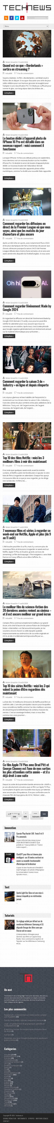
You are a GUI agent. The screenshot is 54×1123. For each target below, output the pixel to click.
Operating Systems (11, 1089)
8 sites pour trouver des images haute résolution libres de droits (25, 1030)
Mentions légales (42, 1118)
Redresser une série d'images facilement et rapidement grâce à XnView (26, 1039)
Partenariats (22, 1118)
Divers (6, 1067)
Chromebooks (9, 1060)
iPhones (7, 1078)
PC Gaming (8, 1093)
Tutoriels (7, 1104)
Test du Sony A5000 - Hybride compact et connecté (24, 1020)
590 (14, 816)
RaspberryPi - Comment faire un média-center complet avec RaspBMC (25, 1016)
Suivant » (36, 816)
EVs (5, 1069)
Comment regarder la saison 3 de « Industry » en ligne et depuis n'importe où (25, 385)
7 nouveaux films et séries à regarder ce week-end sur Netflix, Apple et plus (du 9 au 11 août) (27, 534)
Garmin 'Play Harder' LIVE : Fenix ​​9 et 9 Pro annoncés (30, 835)
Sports (6, 1096)
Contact (6, 1121)
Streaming (8, 1098)
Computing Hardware (12, 1062)
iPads (6, 1076)
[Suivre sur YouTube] (22, 18)
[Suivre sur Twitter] (17, 18)
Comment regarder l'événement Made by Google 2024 (27, 307)
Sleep (6, 1095)
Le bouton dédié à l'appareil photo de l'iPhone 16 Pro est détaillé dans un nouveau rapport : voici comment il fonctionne (24, 143)
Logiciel (7, 1082)
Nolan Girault (11, 62)
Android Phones (10, 1056)
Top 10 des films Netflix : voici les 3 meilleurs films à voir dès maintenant (25, 459)
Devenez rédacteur (9, 1118)
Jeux (5, 1080)
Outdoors (8, 1091)
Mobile (7, 1084)
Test (5, 1102)
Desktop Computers (12, 1065)
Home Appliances (11, 1073)
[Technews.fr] (27, 12)
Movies (7, 1086)
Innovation (8, 1075)
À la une (7, 1058)
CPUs (6, 1064)
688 (25, 816)
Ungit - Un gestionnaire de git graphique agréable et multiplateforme (24, 1025)
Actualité (9, 73)
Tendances (8, 1100)
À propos (7, 1035)
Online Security (10, 1087)
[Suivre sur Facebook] (11, 18)
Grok (6, 1071)
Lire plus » (9, 93)
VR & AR (7, 1106)
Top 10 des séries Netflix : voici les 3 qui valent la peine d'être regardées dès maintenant (26, 689)
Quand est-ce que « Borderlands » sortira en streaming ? (23, 67)
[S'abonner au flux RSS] (6, 18)
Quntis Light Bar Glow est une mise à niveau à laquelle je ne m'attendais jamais (29, 896)
